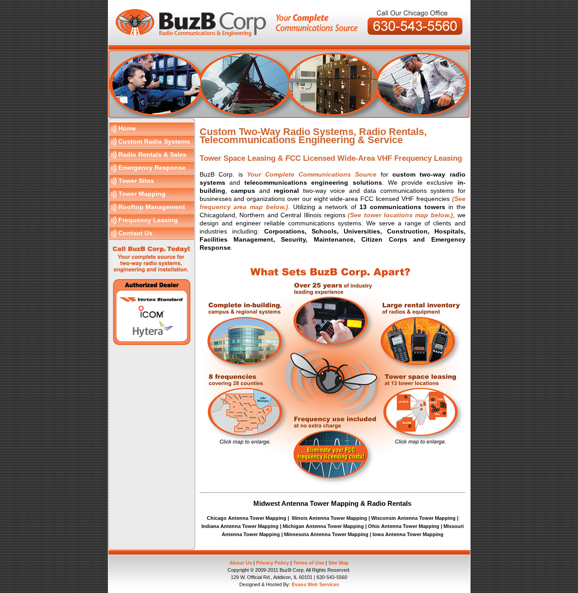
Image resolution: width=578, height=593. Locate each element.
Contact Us (135, 233)
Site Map (338, 562)
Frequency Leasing (148, 220)
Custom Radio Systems (154, 141)
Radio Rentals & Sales (152, 154)
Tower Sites (136, 180)
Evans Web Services (315, 584)
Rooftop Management (151, 206)
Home (127, 128)
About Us (240, 562)
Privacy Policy (272, 562)
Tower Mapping (142, 193)
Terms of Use (308, 562)
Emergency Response (152, 167)
